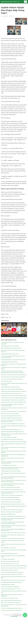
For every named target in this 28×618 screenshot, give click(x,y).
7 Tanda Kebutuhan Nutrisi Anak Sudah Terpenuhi (11, 471)
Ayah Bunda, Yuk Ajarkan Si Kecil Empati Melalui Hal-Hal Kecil (14, 374)
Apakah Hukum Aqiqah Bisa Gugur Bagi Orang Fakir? (11, 418)
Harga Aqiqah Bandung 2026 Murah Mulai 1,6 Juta (11, 348)
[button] (25, 615)
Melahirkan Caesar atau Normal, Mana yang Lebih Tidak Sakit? (13, 568)
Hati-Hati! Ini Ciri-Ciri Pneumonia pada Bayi (10, 413)
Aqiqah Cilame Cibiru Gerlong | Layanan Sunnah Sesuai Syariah (13, 402)
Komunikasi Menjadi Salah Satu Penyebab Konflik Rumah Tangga (14, 565)
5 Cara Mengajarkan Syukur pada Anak (8, 465)
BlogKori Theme (14, 616)
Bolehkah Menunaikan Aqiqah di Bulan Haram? (10, 497)
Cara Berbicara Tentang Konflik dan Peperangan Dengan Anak (13, 516)
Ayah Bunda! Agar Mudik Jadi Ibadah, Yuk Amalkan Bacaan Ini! (13, 411)
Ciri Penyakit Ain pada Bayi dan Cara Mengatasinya (11, 610)
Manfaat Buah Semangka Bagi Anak (8, 514)
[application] (14, 329)
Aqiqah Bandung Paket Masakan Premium (9, 361)
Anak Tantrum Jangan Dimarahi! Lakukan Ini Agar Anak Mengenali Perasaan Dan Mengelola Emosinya (12, 468)
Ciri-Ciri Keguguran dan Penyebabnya (8, 547)
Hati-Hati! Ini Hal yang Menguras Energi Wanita (10, 487)
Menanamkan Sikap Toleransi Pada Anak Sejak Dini (11, 501)
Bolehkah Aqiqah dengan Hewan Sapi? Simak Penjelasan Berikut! (14, 441)
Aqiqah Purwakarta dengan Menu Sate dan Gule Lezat (11, 393)
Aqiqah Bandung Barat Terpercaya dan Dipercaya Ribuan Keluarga (14, 397)
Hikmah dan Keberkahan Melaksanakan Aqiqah (10, 561)
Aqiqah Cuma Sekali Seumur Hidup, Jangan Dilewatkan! (12, 389)
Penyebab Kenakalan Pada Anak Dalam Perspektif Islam (12, 489)
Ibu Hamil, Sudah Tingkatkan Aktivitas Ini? (9, 570)
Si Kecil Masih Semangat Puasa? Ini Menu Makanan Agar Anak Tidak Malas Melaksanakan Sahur (13, 481)
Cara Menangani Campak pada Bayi (8, 559)
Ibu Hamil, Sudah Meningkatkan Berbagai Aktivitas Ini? (12, 608)
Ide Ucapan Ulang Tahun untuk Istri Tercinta (9, 563)
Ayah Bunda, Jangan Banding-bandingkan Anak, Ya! (11, 429)
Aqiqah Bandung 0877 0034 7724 (10, 1)
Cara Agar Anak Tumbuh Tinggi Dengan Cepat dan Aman (12, 572)
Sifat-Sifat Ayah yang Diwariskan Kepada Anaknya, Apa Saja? (13, 532)
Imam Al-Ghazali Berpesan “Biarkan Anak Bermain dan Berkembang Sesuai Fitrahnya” (12, 420)
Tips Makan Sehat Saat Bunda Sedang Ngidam (10, 586)
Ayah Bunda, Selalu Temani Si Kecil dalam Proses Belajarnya (13, 376)
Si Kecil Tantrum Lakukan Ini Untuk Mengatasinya (11, 499)
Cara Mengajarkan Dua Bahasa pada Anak (9, 553)
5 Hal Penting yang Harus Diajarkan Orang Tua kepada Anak (13, 423)
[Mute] (23, 335)
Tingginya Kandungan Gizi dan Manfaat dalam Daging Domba (13, 400)
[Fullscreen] (25, 335)
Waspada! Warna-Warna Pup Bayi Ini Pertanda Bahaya (11, 574)
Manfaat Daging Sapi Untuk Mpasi (8, 584)
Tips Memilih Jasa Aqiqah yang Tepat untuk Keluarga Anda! (13, 538)
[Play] (2, 335)
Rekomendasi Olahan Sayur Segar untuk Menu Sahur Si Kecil (13, 580)
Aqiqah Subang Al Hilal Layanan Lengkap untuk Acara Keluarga (13, 391)
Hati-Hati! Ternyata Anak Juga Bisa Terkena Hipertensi (12, 495)
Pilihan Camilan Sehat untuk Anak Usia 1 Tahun (10, 588)
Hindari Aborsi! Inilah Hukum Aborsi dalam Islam (11, 602)
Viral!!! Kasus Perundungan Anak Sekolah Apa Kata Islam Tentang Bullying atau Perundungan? (12, 522)
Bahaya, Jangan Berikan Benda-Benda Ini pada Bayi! (11, 600)
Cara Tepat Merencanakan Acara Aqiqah (9, 437)
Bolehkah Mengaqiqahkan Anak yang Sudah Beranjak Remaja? (13, 359)
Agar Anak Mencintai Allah (6, 381)
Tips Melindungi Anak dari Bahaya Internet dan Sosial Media (13, 504)
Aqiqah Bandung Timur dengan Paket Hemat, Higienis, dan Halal (13, 395)
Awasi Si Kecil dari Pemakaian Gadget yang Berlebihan (12, 379)
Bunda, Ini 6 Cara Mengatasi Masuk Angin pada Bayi (11, 511)
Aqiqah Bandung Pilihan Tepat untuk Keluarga (10, 346)
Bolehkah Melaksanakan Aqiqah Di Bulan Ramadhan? (11, 582)
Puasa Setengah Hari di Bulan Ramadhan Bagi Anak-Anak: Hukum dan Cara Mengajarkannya (12, 484)
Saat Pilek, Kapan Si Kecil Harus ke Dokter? (9, 598)
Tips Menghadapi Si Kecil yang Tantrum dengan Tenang (12, 439)
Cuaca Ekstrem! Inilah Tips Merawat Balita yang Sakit (11, 509)
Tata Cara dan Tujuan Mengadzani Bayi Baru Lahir (11, 415)
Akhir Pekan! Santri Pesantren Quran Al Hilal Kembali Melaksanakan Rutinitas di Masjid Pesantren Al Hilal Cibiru (13, 371)
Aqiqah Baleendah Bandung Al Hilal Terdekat (10, 354)
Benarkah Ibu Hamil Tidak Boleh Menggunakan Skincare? (12, 431)
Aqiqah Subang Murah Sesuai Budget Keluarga (10, 387)
